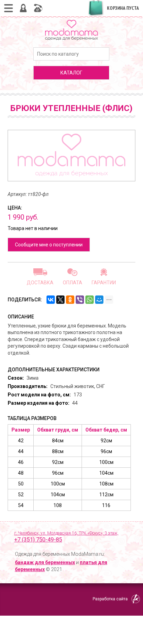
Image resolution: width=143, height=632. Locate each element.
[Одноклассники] (70, 299)
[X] (60, 299)
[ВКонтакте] (51, 299)
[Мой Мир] (99, 299)
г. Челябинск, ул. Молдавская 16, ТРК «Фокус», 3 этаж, (66, 537)
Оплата (72, 282)
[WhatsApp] (89, 299)
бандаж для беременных (45, 562)
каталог (71, 73)
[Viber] (80, 299)
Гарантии (104, 282)
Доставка (40, 282)
